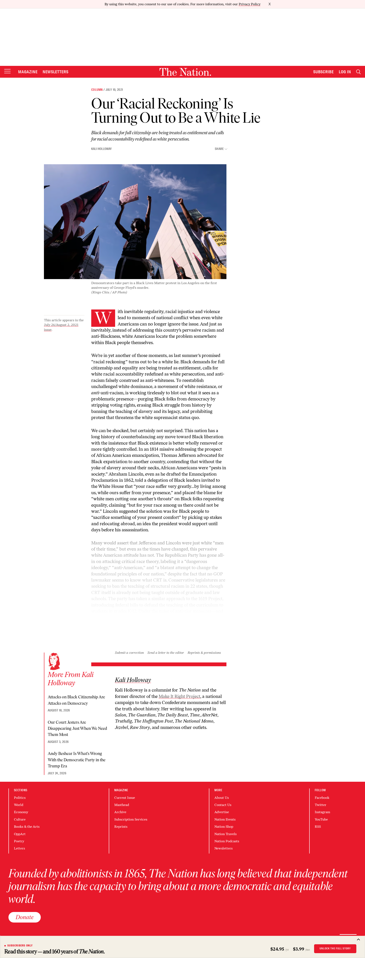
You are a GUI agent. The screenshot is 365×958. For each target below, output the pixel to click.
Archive (120, 812)
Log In (345, 72)
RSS (318, 827)
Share (219, 149)
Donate (25, 917)
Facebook (322, 798)
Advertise (221, 812)
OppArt (20, 834)
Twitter (320, 805)
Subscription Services (130, 819)
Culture (20, 819)
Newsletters (56, 72)
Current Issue (124, 798)
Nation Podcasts (226, 841)
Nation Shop (223, 827)
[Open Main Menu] (7, 71)
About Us (221, 798)
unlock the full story (335, 948)
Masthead (121, 805)
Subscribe (323, 72)
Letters (19, 848)
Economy (21, 812)
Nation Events (225, 819)
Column (97, 90)
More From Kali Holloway (71, 678)
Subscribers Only (20, 945)
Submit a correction (129, 653)
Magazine (28, 72)
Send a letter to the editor (165, 653)
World (18, 805)
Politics (20, 798)
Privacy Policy (249, 4)
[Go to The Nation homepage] (185, 72)
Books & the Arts (26, 827)
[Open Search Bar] (358, 71)
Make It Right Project (179, 696)
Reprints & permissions (204, 653)
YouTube (321, 819)
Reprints (120, 827)
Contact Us (222, 805)
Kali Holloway (101, 149)
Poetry (19, 841)
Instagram (322, 812)
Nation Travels (225, 834)
